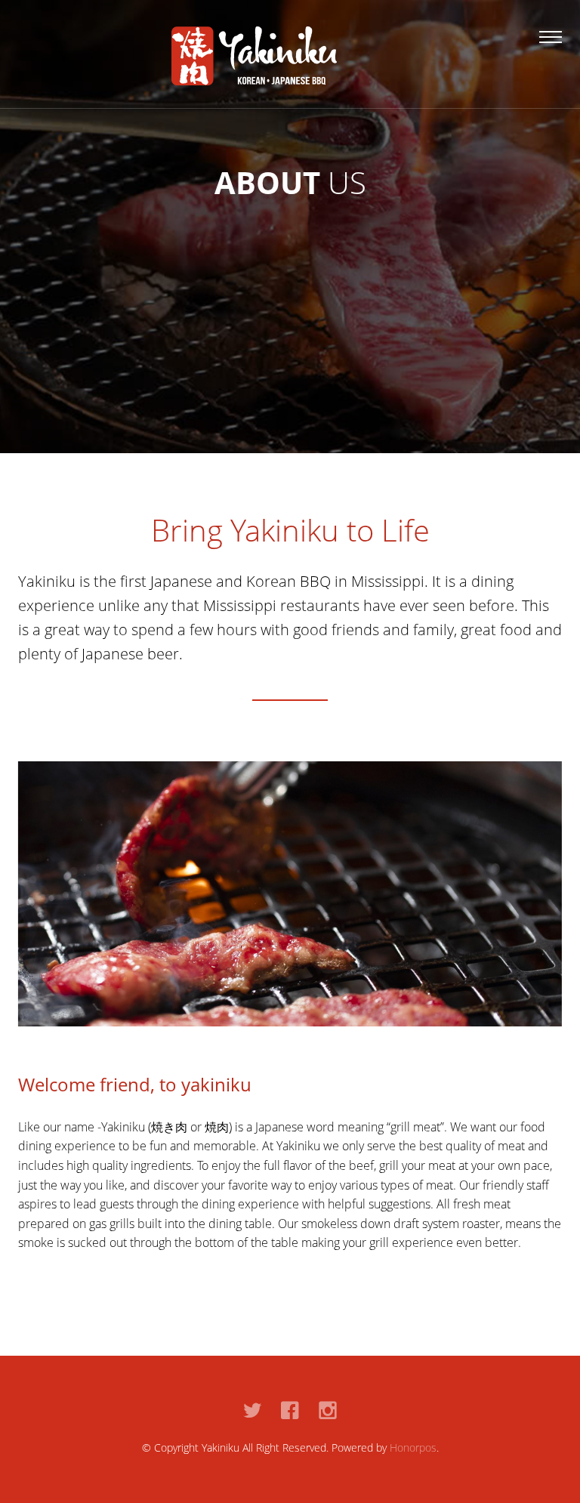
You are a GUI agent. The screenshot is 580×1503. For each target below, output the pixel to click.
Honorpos (413, 1447)
